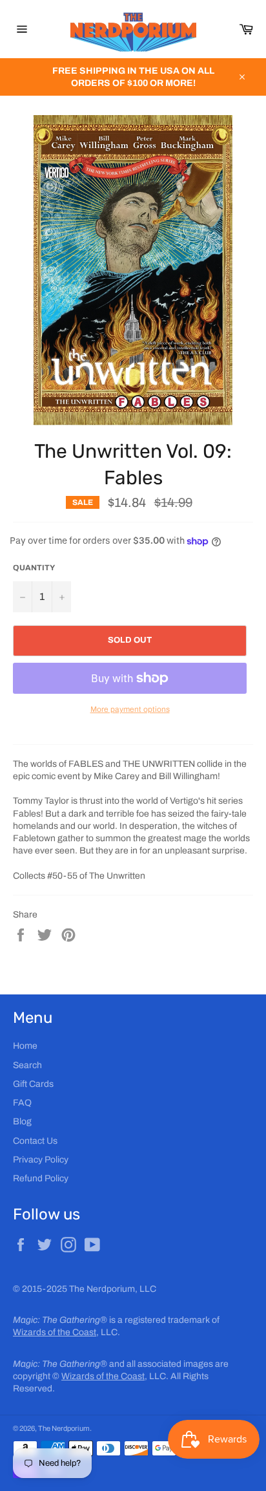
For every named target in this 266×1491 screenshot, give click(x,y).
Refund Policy (40, 1178)
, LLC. (66, 1332)
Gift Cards (33, 1084)
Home (25, 1046)
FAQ (22, 1103)
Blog (22, 1121)
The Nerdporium (64, 1428)
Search (27, 1065)
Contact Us (35, 1141)
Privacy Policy (40, 1159)
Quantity (34, 567)
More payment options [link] (130, 709)
